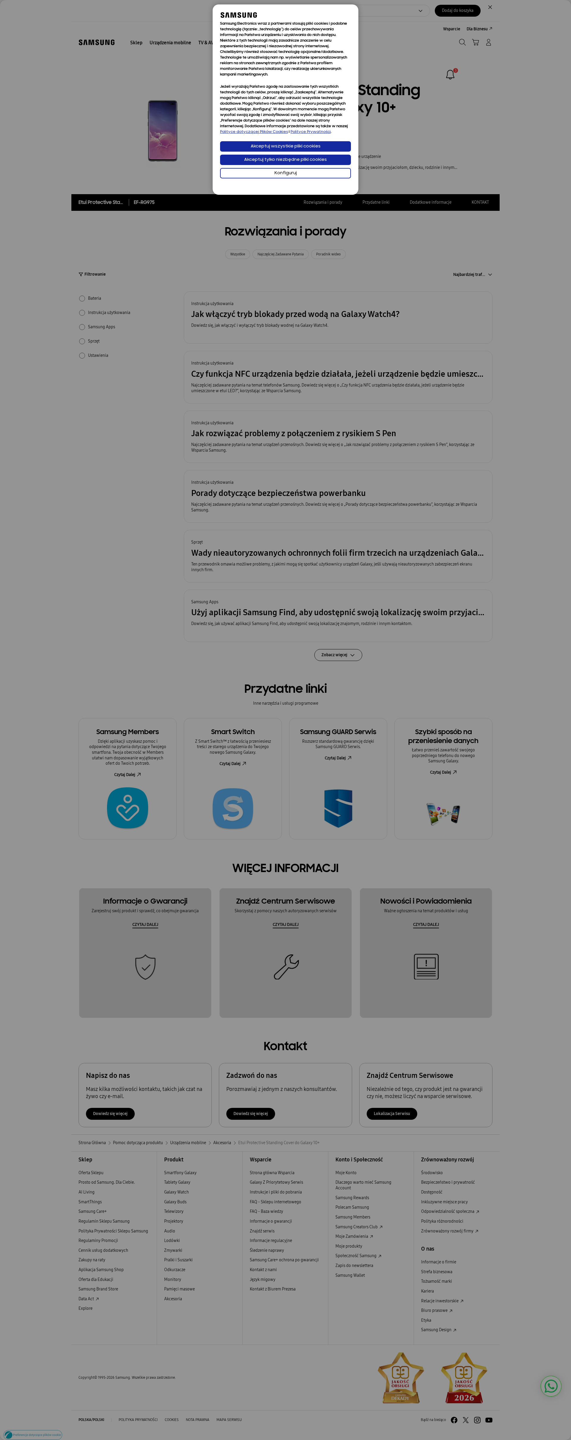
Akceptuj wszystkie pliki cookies (286, 146)
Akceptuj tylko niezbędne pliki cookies (285, 160)
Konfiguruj (285, 173)
